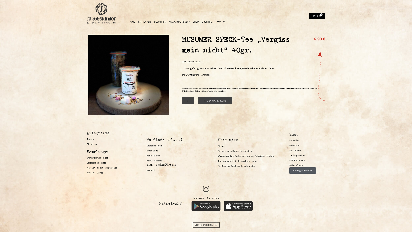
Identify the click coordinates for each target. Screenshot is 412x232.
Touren (90, 139)
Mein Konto (294, 145)
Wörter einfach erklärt (97, 157)
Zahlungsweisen (297, 155)
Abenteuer (92, 144)
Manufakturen (153, 155)
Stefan (221, 146)
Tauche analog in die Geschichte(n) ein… (237, 161)
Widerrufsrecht (296, 165)
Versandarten (295, 150)
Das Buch (150, 170)
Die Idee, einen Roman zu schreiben (235, 151)
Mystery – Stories (95, 172)
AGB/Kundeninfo (297, 160)
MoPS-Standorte (154, 160)
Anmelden (294, 140)
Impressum (198, 198)
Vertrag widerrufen (206, 224)
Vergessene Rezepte (96, 162)
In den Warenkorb (215, 100)
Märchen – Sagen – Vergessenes (102, 167)
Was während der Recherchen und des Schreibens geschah (246, 156)
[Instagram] (206, 188)
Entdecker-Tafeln (154, 145)
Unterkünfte (152, 150)
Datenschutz (213, 198)
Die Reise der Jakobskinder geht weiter (236, 165)
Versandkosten (194, 61)
